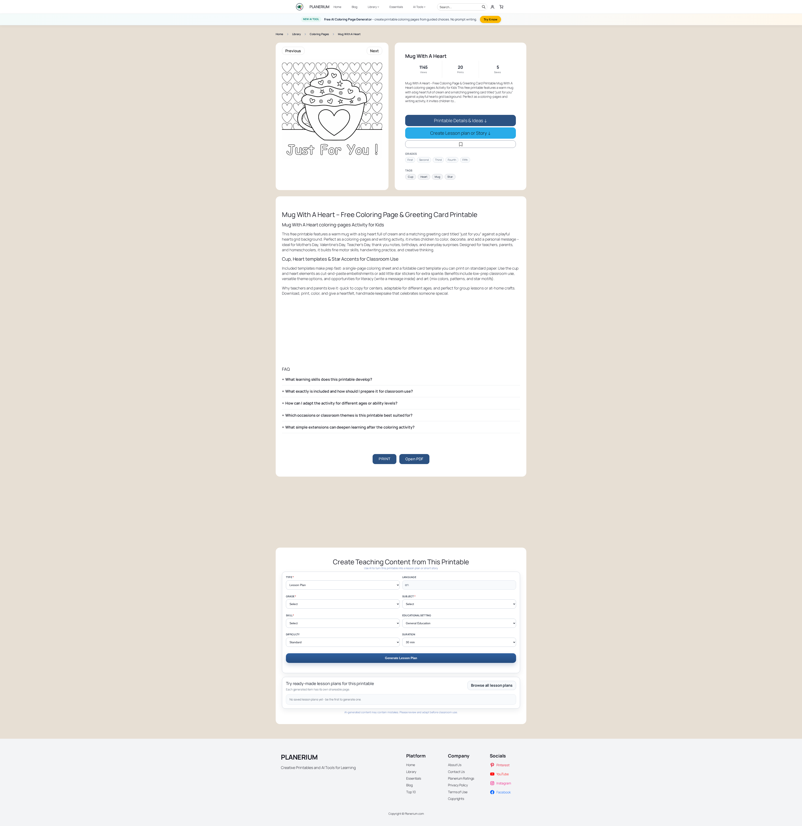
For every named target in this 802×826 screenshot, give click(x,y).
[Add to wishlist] (460, 144)
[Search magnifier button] (483, 7)
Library (296, 34)
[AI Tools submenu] (424, 7)
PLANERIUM (319, 6)
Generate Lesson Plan (401, 658)
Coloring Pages (319, 34)
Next (374, 50)
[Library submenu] (378, 7)
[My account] (492, 7)
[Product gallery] (332, 109)
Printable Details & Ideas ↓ (460, 120)
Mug (437, 177)
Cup (410, 177)
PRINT (384, 459)
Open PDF (414, 458)
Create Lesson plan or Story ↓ (460, 133)
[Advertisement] (401, 331)
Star (450, 177)
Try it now (490, 19)
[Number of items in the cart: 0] (501, 6)
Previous (293, 50)
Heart (424, 177)
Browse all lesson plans (492, 685)
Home (279, 34)
